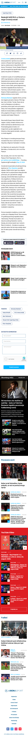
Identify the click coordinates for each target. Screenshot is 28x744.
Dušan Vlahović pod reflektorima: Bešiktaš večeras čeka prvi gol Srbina (13, 643)
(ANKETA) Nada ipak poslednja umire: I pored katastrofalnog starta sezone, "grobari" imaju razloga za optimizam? (18, 520)
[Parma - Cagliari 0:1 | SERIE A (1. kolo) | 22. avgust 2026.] (5, 577)
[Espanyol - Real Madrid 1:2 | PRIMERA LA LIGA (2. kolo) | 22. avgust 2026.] (14, 542)
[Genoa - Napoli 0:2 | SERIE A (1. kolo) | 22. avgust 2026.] (5, 589)
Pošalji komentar (14, 367)
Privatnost (14, 714)
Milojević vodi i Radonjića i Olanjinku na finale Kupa (19, 266)
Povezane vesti (7, 249)
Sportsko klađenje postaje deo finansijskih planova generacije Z (18, 440)
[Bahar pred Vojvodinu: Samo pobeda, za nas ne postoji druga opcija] (14, 472)
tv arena (7, 734)
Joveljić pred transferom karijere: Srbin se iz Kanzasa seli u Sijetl (18, 678)
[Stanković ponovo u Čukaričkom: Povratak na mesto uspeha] (5, 495)
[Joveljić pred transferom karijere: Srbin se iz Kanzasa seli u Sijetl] (5, 678)
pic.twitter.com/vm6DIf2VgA (10, 160)
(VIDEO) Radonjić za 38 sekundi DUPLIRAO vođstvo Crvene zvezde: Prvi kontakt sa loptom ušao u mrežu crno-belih (18, 254)
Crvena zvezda (5, 59)
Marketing (14, 720)
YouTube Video (7, 532)
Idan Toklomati (7, 316)
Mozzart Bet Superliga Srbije (11, 320)
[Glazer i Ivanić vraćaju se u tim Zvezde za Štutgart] (5, 282)
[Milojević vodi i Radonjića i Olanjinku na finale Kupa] (5, 269)
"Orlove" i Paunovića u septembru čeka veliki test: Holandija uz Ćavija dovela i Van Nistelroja (18, 655)
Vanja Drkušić (6, 312)
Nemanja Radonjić (6, 98)
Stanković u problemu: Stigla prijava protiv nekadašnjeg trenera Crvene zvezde (18, 508)
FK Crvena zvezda (19, 312)
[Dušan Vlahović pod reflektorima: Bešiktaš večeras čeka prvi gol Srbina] (14, 630)
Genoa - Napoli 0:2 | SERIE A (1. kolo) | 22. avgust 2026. (18, 589)
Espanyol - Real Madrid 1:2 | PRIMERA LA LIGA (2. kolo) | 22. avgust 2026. (12, 557)
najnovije (14, 696)
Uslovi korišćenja (14, 717)
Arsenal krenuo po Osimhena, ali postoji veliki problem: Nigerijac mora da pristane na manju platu (18, 667)
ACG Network (14, 708)
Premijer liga (15, 662)
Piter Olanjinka (13, 168)
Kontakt (14, 723)
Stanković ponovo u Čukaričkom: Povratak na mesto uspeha (18, 495)
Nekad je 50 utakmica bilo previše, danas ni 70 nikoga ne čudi (18, 449)
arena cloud (14, 702)
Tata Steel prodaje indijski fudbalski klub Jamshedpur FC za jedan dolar (18, 432)
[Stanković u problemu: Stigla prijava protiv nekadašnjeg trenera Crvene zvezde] (5, 507)
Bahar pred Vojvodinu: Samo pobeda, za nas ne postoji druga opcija (13, 485)
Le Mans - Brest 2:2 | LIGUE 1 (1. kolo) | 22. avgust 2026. (19, 600)
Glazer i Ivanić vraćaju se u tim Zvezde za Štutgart (18, 279)
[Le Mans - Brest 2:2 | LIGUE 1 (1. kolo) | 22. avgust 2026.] (5, 600)
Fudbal (4, 617)
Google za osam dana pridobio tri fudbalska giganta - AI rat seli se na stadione (19, 423)
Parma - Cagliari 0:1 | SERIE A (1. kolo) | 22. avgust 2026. (17, 577)
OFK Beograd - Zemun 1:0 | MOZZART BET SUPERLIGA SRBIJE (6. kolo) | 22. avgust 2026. (19, 567)
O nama (14, 711)
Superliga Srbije (7, 13)
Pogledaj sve (21, 377)
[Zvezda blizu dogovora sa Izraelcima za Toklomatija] (5, 295)
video (14, 699)
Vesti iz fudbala (6, 637)
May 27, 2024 (21, 162)
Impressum (14, 705)
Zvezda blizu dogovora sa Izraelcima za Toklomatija (18, 292)
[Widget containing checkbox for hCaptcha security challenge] (15, 359)
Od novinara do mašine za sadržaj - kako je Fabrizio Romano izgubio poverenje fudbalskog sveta (12, 404)
